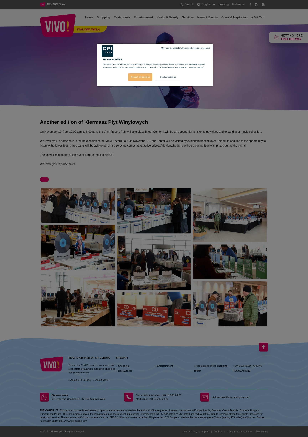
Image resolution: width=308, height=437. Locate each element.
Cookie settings (168, 77)
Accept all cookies (140, 77)
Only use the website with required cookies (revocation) (186, 48)
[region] (155, 65)
